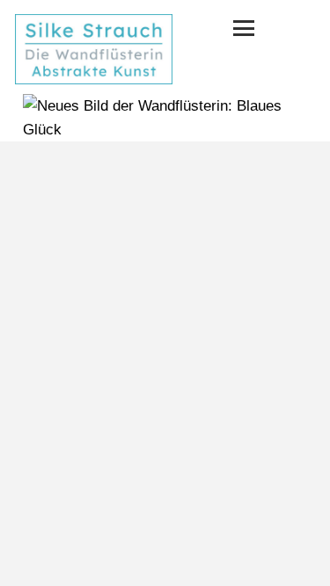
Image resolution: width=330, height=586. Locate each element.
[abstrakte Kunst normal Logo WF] (93, 49)
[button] (243, 28)
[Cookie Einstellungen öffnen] (32, 563)
